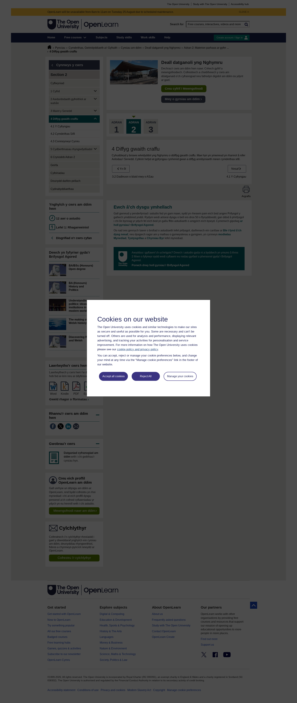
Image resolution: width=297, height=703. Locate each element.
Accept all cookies (113, 376)
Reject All (146, 376)
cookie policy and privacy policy (137, 349)
